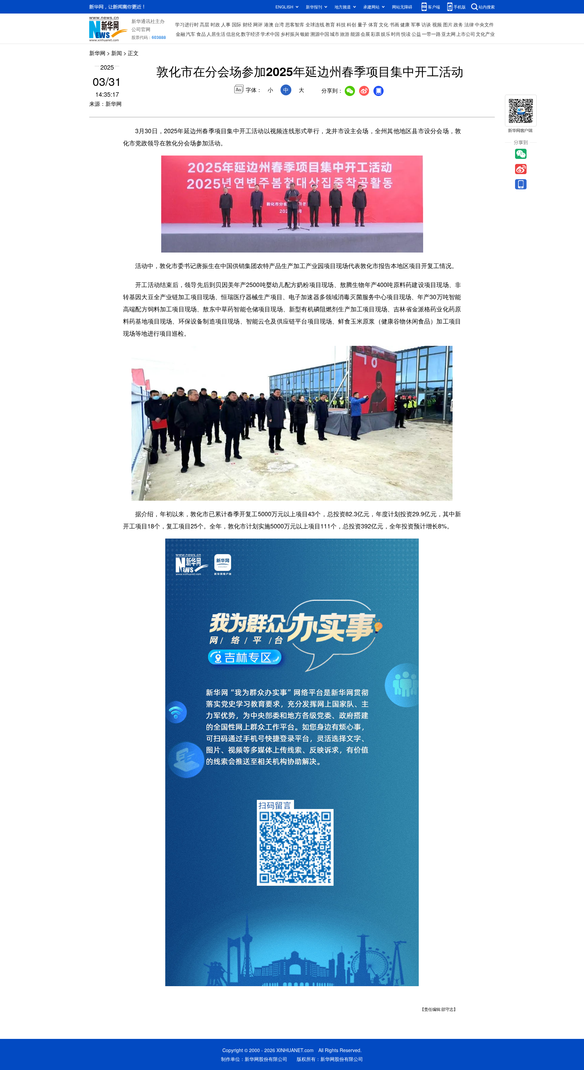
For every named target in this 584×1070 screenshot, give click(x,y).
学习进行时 (187, 24)
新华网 (97, 53)
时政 (215, 24)
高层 (204, 24)
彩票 (375, 33)
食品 (201, 33)
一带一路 (431, 33)
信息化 (233, 33)
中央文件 (484, 24)
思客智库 (294, 24)
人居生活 (215, 33)
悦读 (406, 33)
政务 (458, 24)
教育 (330, 24)
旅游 (344, 33)
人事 (225, 24)
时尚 (395, 33)
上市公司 (465, 33)
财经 (247, 24)
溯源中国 (319, 33)
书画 (394, 24)
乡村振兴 (290, 33)
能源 (355, 33)
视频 (437, 24)
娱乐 (385, 33)
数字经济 (250, 33)
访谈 (426, 24)
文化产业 (485, 33)
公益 (416, 33)
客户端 (434, 6)
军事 (415, 24)
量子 (362, 24)
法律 (469, 24)
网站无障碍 (402, 6)
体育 (373, 24)
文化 (383, 24)
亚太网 (448, 33)
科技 (341, 24)
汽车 (190, 33)
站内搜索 (487, 6)
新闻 (116, 53)
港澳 (268, 24)
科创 (351, 24)
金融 (180, 33)
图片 (448, 24)
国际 (236, 24)
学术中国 (270, 33)
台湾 (279, 24)
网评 (258, 24)
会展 (365, 33)
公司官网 (140, 29)
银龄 (305, 33)
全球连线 (315, 24)
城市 (334, 33)
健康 (405, 24)
